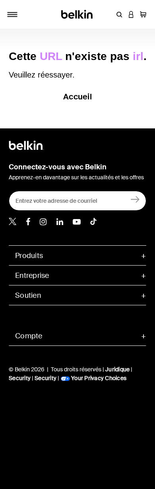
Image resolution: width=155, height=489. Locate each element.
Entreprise (32, 275)
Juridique (117, 369)
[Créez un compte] (135, 199)
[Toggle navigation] (12, 14)
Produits (29, 255)
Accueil (77, 96)
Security (20, 378)
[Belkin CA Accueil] (77, 14)
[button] (119, 14)
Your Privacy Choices (98, 378)
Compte (29, 336)
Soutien (28, 295)
